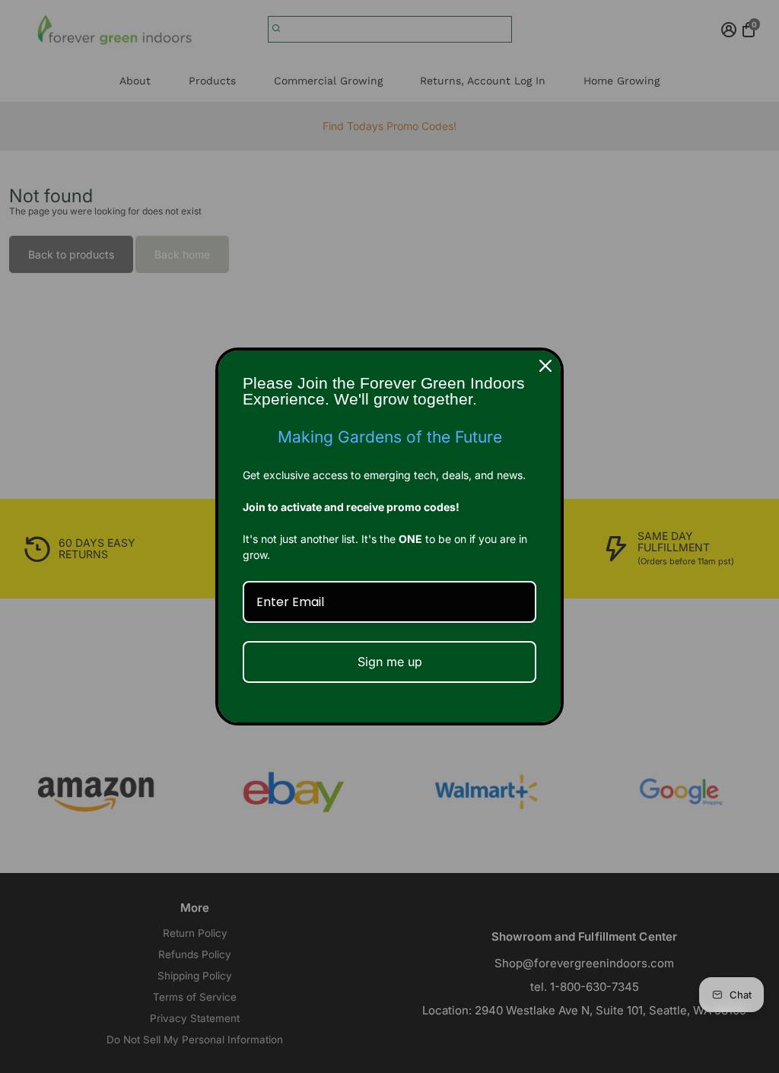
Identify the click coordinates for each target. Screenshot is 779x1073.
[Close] (545, 366)
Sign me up (390, 661)
